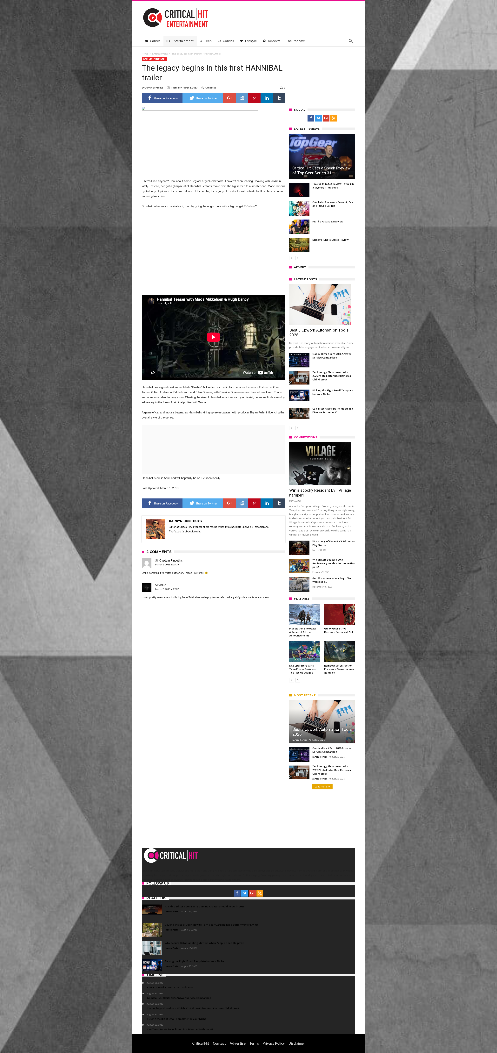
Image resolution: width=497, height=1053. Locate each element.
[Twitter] (318, 118)
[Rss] (333, 118)
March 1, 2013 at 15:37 (167, 564)
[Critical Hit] (176, 6)
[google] (229, 98)
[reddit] (242, 98)
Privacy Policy (274, 1043)
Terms (254, 1043)
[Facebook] (311, 118)
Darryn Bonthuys (154, 87)
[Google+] (326, 118)
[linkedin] (267, 98)
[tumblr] (279, 98)
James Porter (299, 739)
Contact (219, 1043)
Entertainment (160, 53)
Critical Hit (200, 1043)
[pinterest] (254, 98)
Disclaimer (296, 1043)
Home (145, 53)
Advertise (238, 1043)
